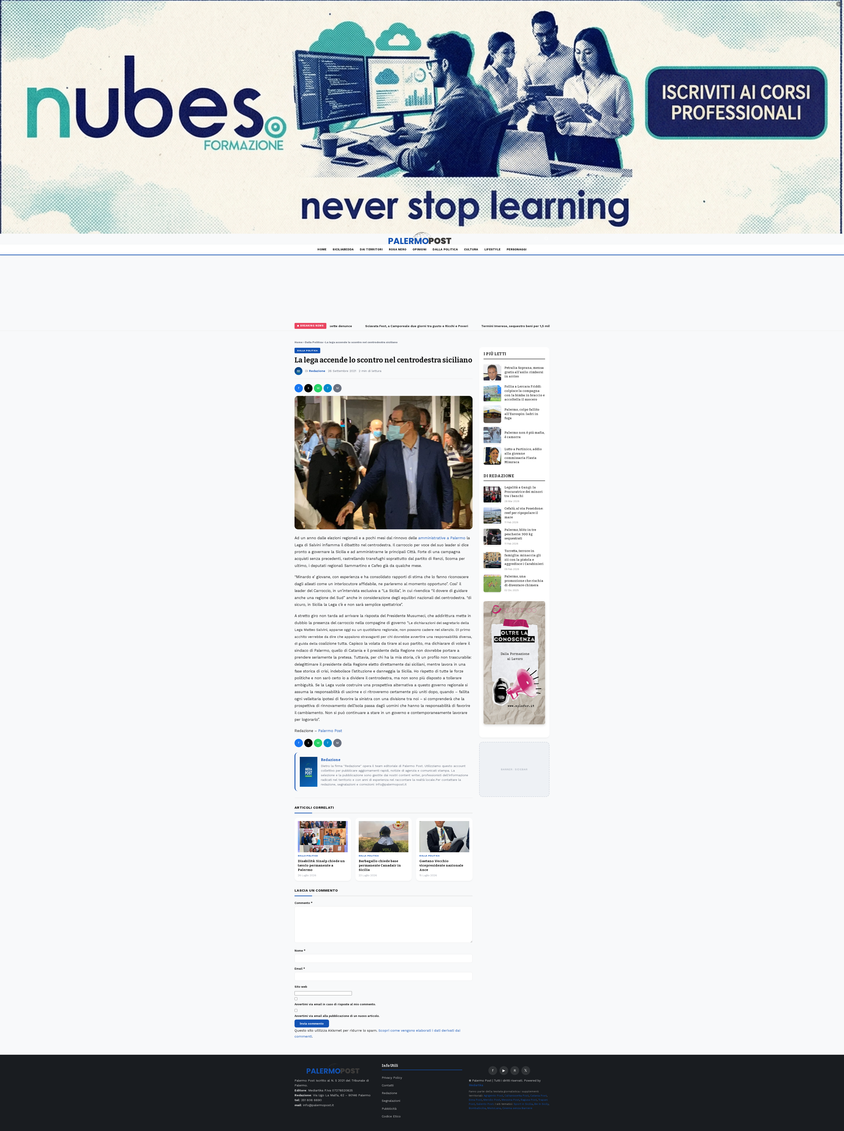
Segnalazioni (391, 1100)
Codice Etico (391, 1116)
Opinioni (419, 249)
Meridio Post (491, 1099)
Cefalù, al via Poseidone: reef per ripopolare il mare (523, 513)
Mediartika (476, 1085)
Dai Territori (371, 249)
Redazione (317, 371)
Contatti (388, 1085)
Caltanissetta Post (516, 1095)
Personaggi (517, 249)
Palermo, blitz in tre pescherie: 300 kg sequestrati (520, 534)
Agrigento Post (493, 1095)
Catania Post (538, 1095)
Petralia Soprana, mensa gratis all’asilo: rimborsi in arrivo (524, 372)
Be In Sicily (541, 1104)
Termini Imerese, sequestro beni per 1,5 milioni (475, 326)
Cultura (471, 249)
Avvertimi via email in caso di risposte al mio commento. (335, 1004)
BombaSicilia (477, 1108)
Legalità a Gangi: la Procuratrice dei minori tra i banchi (523, 492)
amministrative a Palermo (441, 538)
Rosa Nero (397, 249)
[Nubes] (422, 117)
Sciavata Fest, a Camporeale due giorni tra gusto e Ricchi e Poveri (373, 326)
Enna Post (475, 1099)
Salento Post (484, 1104)
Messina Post (510, 1099)
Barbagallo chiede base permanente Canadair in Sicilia (380, 865)
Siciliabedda (343, 249)
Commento (304, 903)
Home (321, 249)
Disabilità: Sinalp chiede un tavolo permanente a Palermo (321, 865)
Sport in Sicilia (523, 1104)
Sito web (301, 986)
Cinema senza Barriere (517, 1108)
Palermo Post (330, 731)
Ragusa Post (529, 1099)
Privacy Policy (392, 1077)
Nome (300, 950)
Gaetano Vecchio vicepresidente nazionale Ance (441, 865)
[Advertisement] (422, 288)
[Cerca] (546, 239)
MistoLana (494, 1108)
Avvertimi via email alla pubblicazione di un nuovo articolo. (337, 1016)
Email (300, 968)
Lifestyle (492, 249)
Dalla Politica (445, 249)
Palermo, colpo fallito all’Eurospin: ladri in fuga (521, 414)
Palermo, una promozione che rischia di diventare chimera (523, 581)
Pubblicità (389, 1108)
